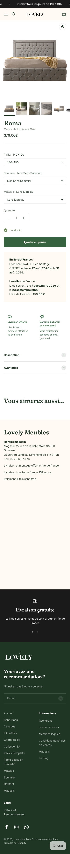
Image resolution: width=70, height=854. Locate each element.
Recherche (45, 720)
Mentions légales (49, 734)
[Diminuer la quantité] (9, 218)
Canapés (9, 726)
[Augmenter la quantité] (23, 218)
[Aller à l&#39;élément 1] (9, 109)
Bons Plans (11, 719)
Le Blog (43, 758)
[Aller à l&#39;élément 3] (34, 109)
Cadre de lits (12, 739)
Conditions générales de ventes (52, 742)
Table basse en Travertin (13, 761)
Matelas (9, 770)
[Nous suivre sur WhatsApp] (26, 827)
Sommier (9, 777)
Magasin (9, 790)
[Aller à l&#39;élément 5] (59, 109)
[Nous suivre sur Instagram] (16, 827)
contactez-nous (49, 727)
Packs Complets (14, 753)
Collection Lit (12, 746)
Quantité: (10, 210)
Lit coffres (10, 733)
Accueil (8, 713)
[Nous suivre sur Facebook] (6, 827)
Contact (9, 784)
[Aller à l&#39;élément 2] (21, 109)
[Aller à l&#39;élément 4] (46, 109)
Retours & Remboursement (14, 812)
